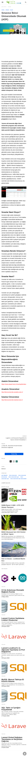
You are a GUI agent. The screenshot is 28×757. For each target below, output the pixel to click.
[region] (14, 48)
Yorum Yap (14, 454)
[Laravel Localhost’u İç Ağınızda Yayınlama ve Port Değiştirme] (14, 636)
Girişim (7, 9)
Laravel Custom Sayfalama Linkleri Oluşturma (12, 619)
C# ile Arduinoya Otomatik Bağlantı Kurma (12, 591)
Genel (3, 9)
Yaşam (9, 6)
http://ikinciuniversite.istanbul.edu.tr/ (12, 400)
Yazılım (3, 586)
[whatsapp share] (17, 461)
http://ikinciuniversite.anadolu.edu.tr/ (12, 392)
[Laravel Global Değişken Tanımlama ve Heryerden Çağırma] (14, 725)
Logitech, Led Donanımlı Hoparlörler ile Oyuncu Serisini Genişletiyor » (16, 438)
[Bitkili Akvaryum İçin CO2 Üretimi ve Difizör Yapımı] (14, 522)
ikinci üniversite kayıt (14, 477)
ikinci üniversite (13, 475)
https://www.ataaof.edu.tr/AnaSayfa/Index (13, 384)
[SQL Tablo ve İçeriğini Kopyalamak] (14, 696)
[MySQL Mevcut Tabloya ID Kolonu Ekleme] (14, 667)
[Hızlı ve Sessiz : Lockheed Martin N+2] (14, 549)
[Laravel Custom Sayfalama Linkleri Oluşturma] (14, 606)
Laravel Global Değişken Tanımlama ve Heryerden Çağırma (11, 739)
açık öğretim (4, 475)
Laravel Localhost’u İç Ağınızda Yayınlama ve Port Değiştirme (13, 650)
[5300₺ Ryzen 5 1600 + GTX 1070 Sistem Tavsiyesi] (14, 495)
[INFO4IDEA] (14, 2)
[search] (26, 2)
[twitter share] (11, 461)
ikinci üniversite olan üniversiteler (19, 478)
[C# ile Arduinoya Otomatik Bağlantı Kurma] (14, 578)
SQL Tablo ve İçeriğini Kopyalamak (10, 709)
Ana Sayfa (3, 6)
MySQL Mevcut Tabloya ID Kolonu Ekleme (12, 680)
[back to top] (25, 754)
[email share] (14, 461)
